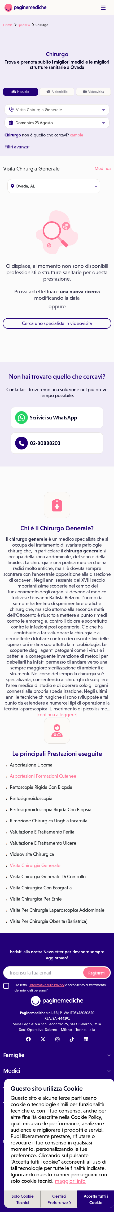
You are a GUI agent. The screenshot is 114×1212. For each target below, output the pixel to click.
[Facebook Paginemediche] (28, 1040)
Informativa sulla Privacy (46, 985)
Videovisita (95, 92)
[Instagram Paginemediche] (57, 1040)
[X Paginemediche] (43, 1040)
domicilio (60, 92)
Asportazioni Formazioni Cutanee (43, 776)
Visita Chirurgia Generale (35, 865)
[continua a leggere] (57, 714)
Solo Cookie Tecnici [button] (23, 1199)
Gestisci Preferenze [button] (58, 1199)
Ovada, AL (25, 186)
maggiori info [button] (70, 1181)
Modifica (103, 168)
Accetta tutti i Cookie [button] (96, 1199)
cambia (76, 135)
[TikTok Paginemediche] (72, 1040)
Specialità (24, 25)
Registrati (96, 973)
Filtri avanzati (17, 146)
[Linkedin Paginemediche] (86, 1040)
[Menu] (103, 8)
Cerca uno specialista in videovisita (57, 323)
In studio (22, 92)
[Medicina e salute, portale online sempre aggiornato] (25, 7)
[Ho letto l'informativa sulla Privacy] (6, 986)
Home (7, 25)
